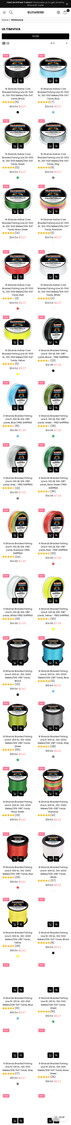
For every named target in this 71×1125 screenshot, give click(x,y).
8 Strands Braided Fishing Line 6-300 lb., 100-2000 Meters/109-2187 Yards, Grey (53, 741)
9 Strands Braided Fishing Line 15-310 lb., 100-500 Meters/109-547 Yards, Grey (18, 1068)
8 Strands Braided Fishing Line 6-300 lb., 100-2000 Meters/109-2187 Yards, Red (18, 872)
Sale (6, 55)
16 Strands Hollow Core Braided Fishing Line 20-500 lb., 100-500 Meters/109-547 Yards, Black (17, 95)
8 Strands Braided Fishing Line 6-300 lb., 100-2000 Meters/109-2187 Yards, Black (17, 677)
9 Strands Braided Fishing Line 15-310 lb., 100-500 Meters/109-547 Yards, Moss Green (53, 1070)
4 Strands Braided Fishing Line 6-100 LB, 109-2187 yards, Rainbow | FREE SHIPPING (17, 550)
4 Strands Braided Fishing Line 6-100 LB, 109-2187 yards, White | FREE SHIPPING (18, 614)
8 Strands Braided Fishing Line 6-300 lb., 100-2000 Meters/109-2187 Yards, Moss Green (17, 808)
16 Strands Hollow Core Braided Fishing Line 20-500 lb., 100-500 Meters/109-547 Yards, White (53, 291)
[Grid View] (4, 43)
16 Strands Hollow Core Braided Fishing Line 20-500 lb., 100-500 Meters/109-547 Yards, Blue (53, 95)
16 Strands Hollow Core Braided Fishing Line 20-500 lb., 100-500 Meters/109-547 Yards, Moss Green (17, 226)
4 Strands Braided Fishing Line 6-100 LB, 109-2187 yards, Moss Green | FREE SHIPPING (53, 484)
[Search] (11, 12)
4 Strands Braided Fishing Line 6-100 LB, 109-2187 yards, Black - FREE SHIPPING (53, 355)
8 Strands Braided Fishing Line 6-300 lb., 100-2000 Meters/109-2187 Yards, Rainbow (53, 808)
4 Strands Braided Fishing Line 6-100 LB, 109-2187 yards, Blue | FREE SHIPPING (17, 421)
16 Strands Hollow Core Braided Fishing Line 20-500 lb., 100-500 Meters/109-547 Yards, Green (17, 161)
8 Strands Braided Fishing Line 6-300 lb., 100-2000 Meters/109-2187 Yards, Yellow (17, 939)
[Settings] (58, 12)
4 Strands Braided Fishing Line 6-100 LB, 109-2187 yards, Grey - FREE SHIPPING (18, 483)
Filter (35, 36)
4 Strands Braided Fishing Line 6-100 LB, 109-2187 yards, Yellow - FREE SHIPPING (53, 614)
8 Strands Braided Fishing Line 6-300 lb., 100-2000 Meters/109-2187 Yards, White (53, 874)
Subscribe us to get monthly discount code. (35, 4)
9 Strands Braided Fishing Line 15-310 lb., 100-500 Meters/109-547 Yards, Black (53, 937)
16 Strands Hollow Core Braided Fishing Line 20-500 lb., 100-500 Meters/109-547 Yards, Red (17, 291)
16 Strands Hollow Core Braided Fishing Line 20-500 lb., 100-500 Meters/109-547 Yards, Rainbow (53, 226)
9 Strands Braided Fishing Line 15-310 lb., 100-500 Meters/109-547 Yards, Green (53, 1004)
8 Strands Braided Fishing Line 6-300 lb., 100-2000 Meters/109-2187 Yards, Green (17, 743)
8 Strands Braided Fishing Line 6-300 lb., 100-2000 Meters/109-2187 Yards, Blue (53, 676)
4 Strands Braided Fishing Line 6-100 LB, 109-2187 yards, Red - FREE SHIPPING (53, 548)
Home (5, 20)
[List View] (8, 43)
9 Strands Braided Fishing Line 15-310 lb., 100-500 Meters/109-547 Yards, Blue (18, 1003)
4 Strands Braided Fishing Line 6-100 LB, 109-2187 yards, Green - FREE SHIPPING (53, 421)
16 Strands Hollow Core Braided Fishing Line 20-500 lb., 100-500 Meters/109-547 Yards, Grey (53, 161)
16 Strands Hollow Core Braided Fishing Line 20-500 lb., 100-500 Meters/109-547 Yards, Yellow (17, 357)
